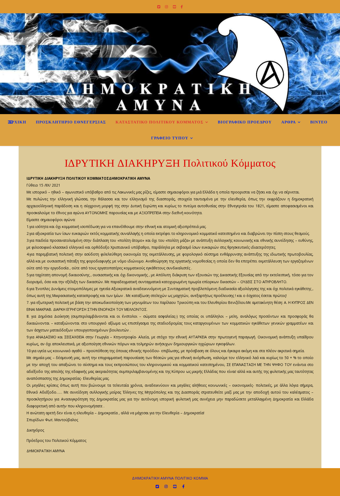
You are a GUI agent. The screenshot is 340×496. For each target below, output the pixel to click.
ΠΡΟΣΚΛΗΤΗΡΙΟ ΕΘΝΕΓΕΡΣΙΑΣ (71, 122)
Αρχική (17, 122)
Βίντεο (319, 122)
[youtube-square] (175, 6)
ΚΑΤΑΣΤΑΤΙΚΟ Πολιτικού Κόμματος (159, 122)
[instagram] (167, 6)
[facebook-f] (182, 6)
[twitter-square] (159, 6)
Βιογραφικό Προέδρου (245, 122)
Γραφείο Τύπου (169, 138)
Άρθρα (288, 122)
